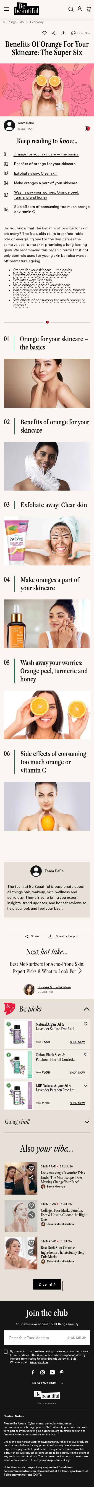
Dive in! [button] (45, 1284)
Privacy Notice (39, 1362)
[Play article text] (73, 33)
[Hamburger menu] (6, 9)
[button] (54, 33)
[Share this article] (27, 936)
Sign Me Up (76, 1338)
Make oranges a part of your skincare (45, 183)
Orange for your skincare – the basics (46, 154)
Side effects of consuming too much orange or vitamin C (52, 209)
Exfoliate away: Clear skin (35, 173)
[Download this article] (63, 33)
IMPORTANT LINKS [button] (44, 1383)
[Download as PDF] (50, 936)
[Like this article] (44, 33)
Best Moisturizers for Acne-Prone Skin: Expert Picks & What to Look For (47, 968)
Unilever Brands (47, 1358)
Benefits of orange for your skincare (45, 163)
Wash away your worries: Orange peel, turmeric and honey (46, 195)
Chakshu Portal (47, 1471)
